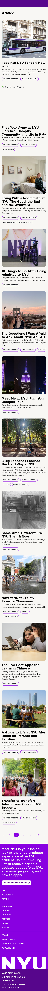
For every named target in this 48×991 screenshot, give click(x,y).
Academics (7, 895)
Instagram (7, 906)
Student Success (11, 988)
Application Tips (28, 350)
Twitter (6, 910)
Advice (5, 899)
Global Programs (28, 145)
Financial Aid (8, 981)
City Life (41, 350)
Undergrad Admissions (13, 977)
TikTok (5, 923)
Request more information (15, 882)
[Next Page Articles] (44, 835)
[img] (24, 39)
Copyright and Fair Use (14, 944)
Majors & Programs (29, 79)
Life (3, 890)
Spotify (5, 927)
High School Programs (14, 984)
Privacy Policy (9, 939)
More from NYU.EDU (11, 973)
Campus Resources (29, 480)
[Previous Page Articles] (3, 835)
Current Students (29, 218)
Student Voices (25, 222)
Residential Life (9, 222)
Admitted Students (10, 79)
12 (38, 835)
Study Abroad (8, 149)
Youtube (6, 919)
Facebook (7, 915)
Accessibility (8, 948)
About (5, 935)
